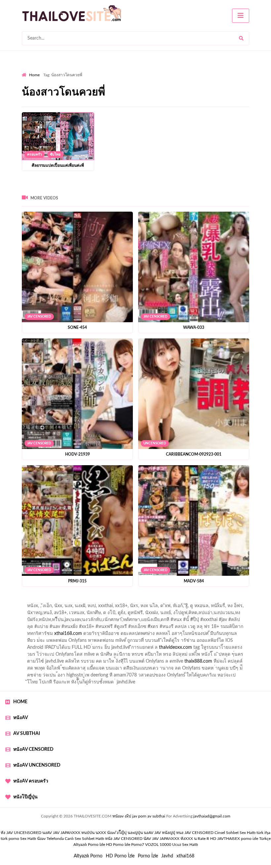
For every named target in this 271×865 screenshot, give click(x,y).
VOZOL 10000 (158, 845)
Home (34, 75)
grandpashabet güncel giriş (234, 607)
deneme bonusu (102, 649)
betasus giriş (34, 663)
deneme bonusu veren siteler (51, 649)
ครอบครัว (34, 154)
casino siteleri (191, 642)
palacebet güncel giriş (243, 600)
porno (28, 600)
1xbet (253, 656)
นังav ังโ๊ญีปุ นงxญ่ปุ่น (125, 833)
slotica (247, 628)
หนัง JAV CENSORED (123, 839)
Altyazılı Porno (88, 856)
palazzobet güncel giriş (44, 607)
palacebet (59, 621)
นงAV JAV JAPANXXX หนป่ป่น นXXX (74, 833)
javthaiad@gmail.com (211, 816)
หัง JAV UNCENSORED (21, 833)
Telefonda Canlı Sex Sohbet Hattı (75, 839)
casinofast (127, 614)
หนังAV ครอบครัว (30, 781)
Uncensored (154, 443)
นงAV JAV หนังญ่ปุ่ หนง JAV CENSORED (178, 833)
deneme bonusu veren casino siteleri (88, 642)
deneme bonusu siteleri (234, 642)
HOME (20, 702)
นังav (41, 839)
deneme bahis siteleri (152, 642)
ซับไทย (55, 154)
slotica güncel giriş (197, 600)
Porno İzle (148, 856)
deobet (33, 628)
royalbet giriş (256, 621)
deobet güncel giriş (143, 621)
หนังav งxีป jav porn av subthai (138, 816)
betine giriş (177, 614)
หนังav (20, 717)
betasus (59, 663)
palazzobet (56, 628)
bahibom (152, 614)
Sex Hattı (28, 839)
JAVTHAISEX (228, 839)
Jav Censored (39, 316)
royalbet (131, 628)
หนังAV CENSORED (33, 749)
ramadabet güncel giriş (95, 607)
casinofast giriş (211, 663)
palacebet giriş (224, 621)
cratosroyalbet (151, 663)
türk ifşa (263, 833)
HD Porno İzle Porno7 (125, 845)
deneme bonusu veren (94, 628)
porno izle (45, 600)
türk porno (10, 839)
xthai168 (185, 856)
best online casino (122, 656)
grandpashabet (187, 607)
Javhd (167, 856)
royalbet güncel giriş (104, 600)
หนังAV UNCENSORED (36, 765)
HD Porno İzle (120, 856)
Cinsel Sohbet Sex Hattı (234, 833)
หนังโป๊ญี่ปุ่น (25, 797)
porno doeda (70, 600)
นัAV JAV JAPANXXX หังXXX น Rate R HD (179, 839)
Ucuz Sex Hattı (185, 845)
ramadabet (217, 635)
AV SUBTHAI (26, 733)
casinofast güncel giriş (152, 600)
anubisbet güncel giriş (145, 607)
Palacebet (102, 614)
